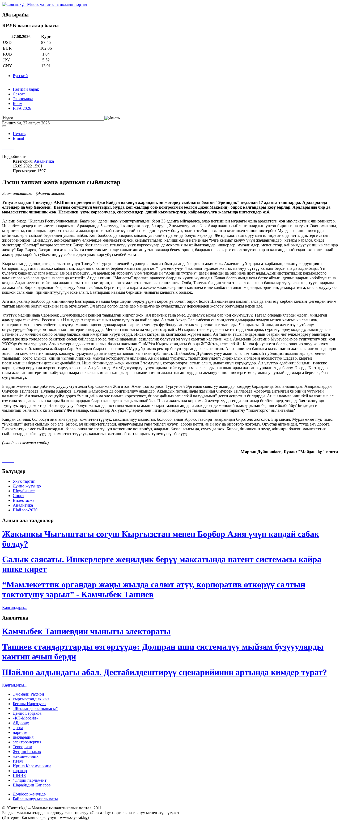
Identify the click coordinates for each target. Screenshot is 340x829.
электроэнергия (27, 742)
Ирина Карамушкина (32, 766)
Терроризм (22, 746)
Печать (19, 133)
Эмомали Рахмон (28, 694)
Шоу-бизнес (24, 491)
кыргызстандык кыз (31, 699)
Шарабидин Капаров (32, 785)
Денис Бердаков (27, 713)
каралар (20, 770)
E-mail (18, 138)
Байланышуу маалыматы (35, 799)
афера (18, 727)
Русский (20, 75)
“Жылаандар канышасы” (35, 708)
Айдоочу (21, 723)
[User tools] (4, 126)
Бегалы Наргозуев (29, 703)
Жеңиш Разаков (27, 751)
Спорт (18, 495)
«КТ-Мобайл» (25, 718)
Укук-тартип (24, 481)
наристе (20, 732)
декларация (23, 737)
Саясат (19, 94)
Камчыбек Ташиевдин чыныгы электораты (86, 631)
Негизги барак (26, 89)
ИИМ (18, 761)
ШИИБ (19, 775)
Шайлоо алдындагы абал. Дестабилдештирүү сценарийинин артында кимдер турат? (164, 672)
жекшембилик (26, 756)
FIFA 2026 (22, 108)
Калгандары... (14, 607)
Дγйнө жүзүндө (27, 486)
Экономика (23, 98)
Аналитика (44, 161)
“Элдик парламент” (30, 780)
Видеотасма (23, 500)
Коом (17, 103)
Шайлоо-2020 (25, 510)
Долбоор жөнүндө (29, 794)
